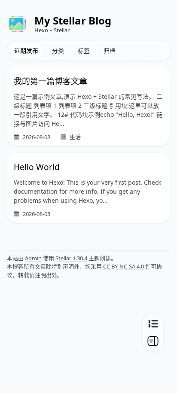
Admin (33, 258)
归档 (110, 50)
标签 (84, 50)
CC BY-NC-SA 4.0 (123, 266)
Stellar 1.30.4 (71, 258)
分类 (58, 50)
